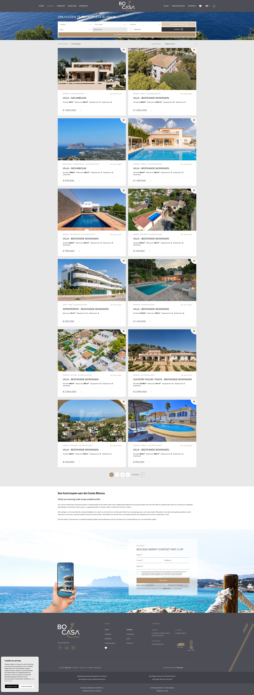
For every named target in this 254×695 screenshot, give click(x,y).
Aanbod (50, 6)
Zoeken (177, 29)
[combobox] (74, 24)
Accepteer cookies (11, 686)
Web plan (97, 668)
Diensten (83, 6)
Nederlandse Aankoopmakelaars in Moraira (92, 676)
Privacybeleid (167, 573)
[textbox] (76, 24)
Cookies (90, 668)
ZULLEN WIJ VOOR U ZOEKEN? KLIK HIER (127, 34)
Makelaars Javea (162, 691)
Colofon (75, 668)
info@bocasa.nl (180, 633)
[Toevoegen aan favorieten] (123, 50)
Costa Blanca (178, 6)
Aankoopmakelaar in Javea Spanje (162, 688)
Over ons (72, 6)
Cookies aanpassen (26, 686)
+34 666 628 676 (157, 644)
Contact (192, 6)
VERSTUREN (163, 580)
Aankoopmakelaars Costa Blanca (92, 688)
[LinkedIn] (66, 647)
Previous (60, 70)
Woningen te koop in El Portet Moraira (162, 676)
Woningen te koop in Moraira (162, 679)
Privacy (82, 668)
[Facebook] (60, 647)
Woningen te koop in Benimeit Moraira (91, 679)
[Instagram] (73, 647)
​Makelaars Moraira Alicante (92, 691)
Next (124, 70)
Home (41, 6)
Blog (166, 6)
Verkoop (61, 6)
